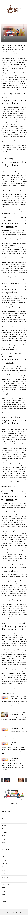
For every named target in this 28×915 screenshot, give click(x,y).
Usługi (3, 891)
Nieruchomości (6, 846)
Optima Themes (18, 912)
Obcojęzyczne (6, 849)
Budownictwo (6, 811)
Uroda (3, 887)
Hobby (4, 825)
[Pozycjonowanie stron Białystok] (4, 780)
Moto (3, 842)
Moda (3, 835)
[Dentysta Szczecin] (23, 780)
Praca (3, 853)
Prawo (3, 856)
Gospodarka (5, 821)
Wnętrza (4, 894)
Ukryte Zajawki (6, 884)
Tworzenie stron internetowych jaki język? (14, 799)
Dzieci (3, 818)
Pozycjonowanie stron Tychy (18, 728)
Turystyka (4, 880)
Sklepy (3, 867)
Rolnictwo (4, 863)
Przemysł (4, 860)
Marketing (8, 29)
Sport (3, 870)
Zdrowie (4, 898)
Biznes (3, 808)
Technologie (5, 877)
